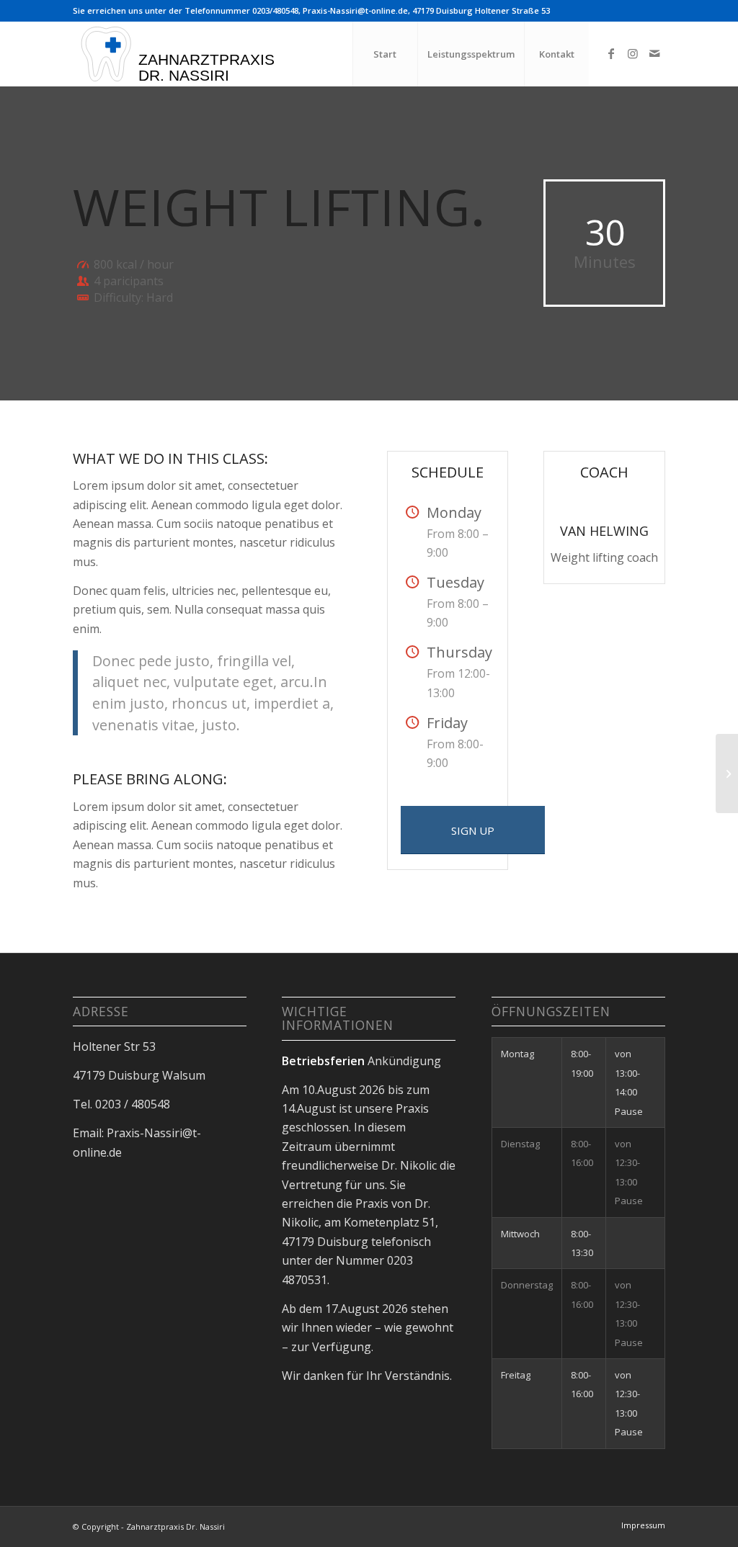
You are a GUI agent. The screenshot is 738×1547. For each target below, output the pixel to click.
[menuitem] (384, 54)
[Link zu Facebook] (611, 53)
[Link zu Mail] (654, 53)
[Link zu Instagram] (633, 53)
